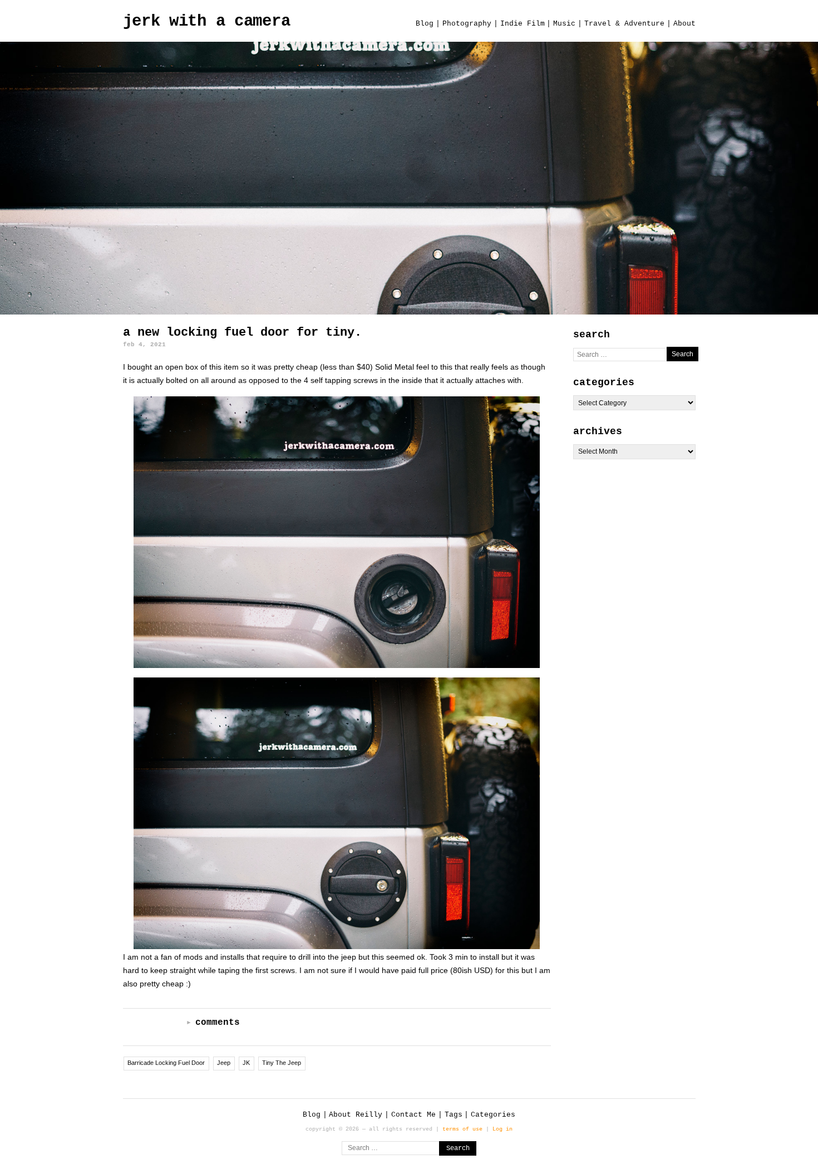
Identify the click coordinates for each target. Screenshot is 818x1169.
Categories (493, 1115)
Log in (502, 1129)
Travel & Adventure (624, 23)
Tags (453, 1115)
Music (564, 23)
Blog (424, 23)
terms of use (462, 1129)
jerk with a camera (206, 21)
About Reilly (355, 1115)
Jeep (223, 1062)
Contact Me (413, 1115)
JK (246, 1062)
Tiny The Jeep (281, 1062)
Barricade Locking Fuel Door (166, 1062)
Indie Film (522, 23)
